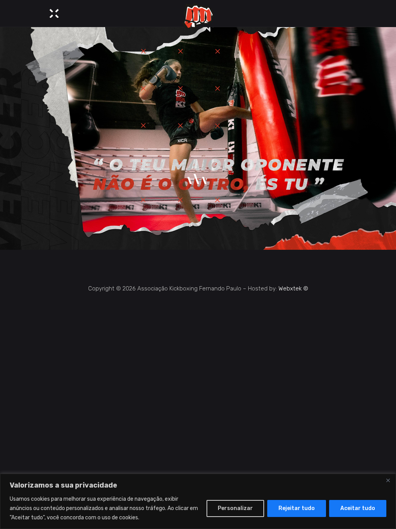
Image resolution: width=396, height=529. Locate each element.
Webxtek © (293, 288)
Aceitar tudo (357, 508)
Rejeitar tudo (296, 508)
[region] (198, 501)
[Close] (388, 480)
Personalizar (235, 508)
